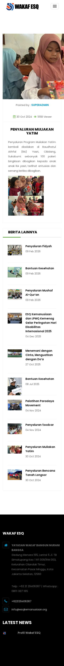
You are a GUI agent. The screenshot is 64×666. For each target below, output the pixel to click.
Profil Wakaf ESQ (29, 633)
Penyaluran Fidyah (38, 246)
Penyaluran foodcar (39, 425)
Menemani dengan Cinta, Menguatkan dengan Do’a (39, 355)
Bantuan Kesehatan (39, 268)
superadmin (40, 105)
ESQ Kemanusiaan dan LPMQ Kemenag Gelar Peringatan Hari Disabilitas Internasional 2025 (40, 322)
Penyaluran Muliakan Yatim (40, 449)
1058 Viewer (44, 117)
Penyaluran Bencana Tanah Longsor (40, 473)
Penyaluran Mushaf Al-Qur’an (39, 293)
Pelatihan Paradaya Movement (39, 403)
